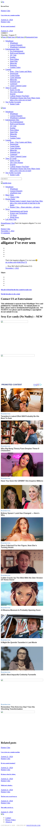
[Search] (2, 181)
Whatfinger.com (33, 825)
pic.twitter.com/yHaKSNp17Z (16, 262)
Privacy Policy (10, 820)
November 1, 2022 (7, 231)
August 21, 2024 (7, 20)
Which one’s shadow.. (7, 785)
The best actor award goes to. (9, 796)
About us (8, 822)
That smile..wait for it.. (7, 807)
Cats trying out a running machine (10, 15)
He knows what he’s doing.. (8, 774)
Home (3, 223)
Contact (8, 818)
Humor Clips (5, 11)
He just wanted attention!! (8, 26)
